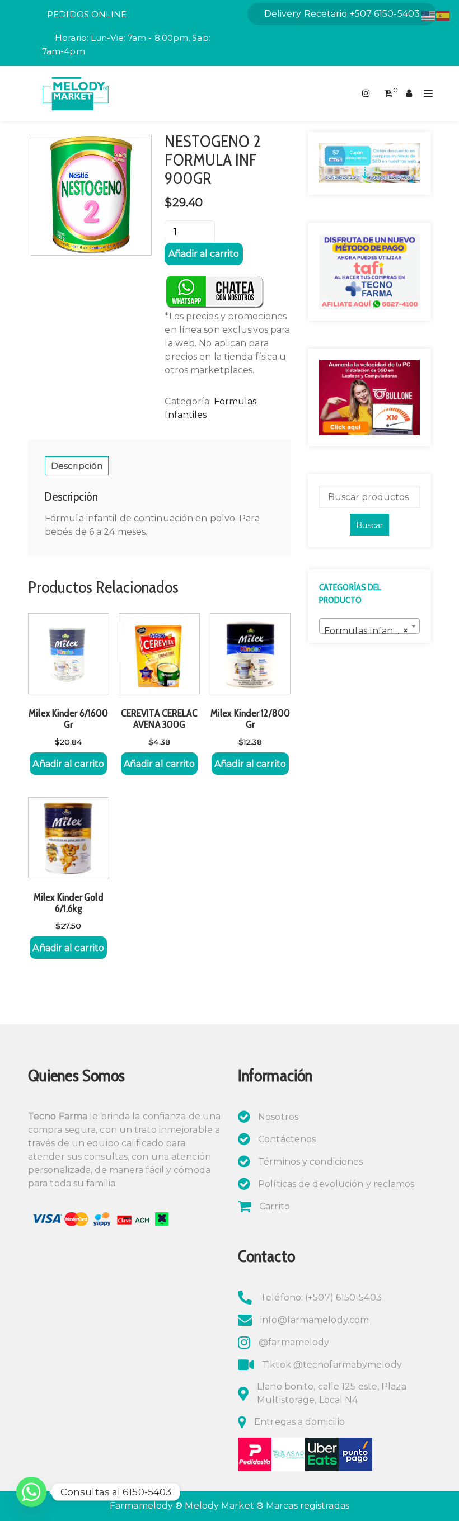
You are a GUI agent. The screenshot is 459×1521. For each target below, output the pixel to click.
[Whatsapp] (31, 1492)
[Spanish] (443, 15)
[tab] (77, 465)
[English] (428, 15)
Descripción (76, 465)
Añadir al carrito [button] (68, 764)
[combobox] (369, 626)
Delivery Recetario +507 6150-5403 (342, 13)
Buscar (369, 525)
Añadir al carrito (203, 253)
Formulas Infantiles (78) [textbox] (371, 630)
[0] (388, 93)
